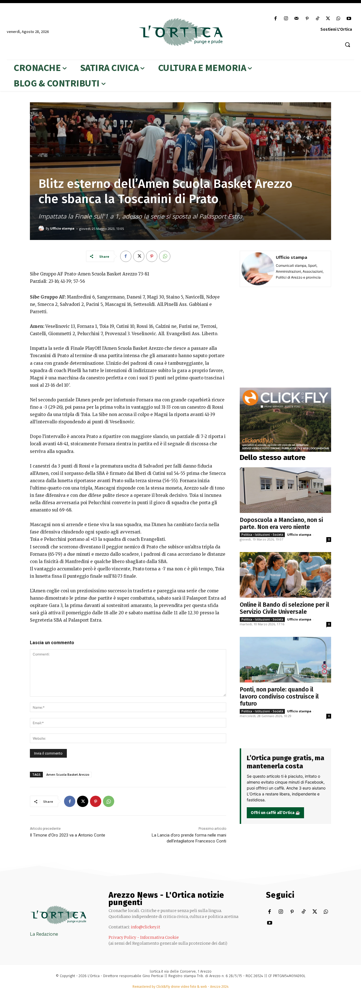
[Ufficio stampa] (42, 228)
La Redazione (44, 934)
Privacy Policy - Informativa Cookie (144, 937)
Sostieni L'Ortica (336, 29)
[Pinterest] (307, 19)
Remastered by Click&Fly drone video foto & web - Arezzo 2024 (180, 987)
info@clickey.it (145, 926)
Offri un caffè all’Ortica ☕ (275, 812)
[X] (328, 19)
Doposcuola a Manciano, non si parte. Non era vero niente (281, 523)
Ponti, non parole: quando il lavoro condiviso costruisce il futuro (279, 696)
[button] (347, 44)
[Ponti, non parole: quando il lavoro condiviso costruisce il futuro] (285, 659)
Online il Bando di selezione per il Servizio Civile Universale (284, 608)
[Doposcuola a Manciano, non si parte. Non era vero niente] (285, 490)
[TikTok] (317, 19)
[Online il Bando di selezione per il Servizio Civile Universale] (285, 575)
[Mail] (296, 19)
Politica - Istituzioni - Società (262, 535)
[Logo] (180, 32)
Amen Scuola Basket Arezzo (67, 774)
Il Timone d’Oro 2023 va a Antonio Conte (67, 835)
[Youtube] (349, 19)
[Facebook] (275, 19)
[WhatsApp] (338, 19)
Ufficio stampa (62, 228)
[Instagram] (286, 19)
